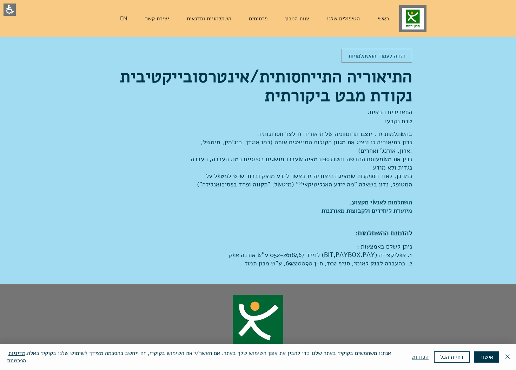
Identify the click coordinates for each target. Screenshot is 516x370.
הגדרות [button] (420, 357)
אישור (486, 357)
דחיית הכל (452, 357)
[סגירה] (507, 357)
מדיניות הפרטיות (16, 356)
